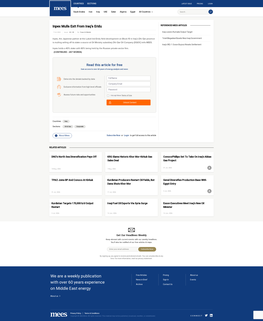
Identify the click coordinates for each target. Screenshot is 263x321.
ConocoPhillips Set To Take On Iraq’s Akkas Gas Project (187, 158)
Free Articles (141, 275)
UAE (105, 12)
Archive (139, 284)
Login (210, 4)
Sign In (166, 280)
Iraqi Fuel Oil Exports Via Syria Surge (127, 203)
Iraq (98, 12)
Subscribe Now (113, 135)
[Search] (210, 12)
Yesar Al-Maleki (85, 32)
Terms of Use (127, 95)
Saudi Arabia (79, 12)
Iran (90, 12)
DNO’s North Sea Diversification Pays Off (74, 156)
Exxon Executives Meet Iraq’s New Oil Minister (183, 205)
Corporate (79, 126)
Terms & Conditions (92, 313)
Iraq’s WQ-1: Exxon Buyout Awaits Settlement (181, 44)
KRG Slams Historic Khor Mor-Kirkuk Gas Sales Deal (129, 158)
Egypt (132, 12)
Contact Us (167, 284)
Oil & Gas (68, 126)
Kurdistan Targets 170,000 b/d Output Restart (72, 205)
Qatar (113, 12)
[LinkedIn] (211, 316)
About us (194, 275)
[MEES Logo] (60, 8)
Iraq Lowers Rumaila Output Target (177, 32)
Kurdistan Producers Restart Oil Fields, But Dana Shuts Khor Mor (131, 182)
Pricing (200, 4)
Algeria (123, 12)
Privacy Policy (75, 313)
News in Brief (141, 280)
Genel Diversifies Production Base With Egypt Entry (184, 182)
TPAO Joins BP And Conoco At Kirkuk (72, 180)
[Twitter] (206, 316)
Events (193, 280)
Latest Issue (186, 4)
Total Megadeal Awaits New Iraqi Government (182, 38)
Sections (91, 3)
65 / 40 (71, 32)
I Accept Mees (121, 95)
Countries (78, 3)
